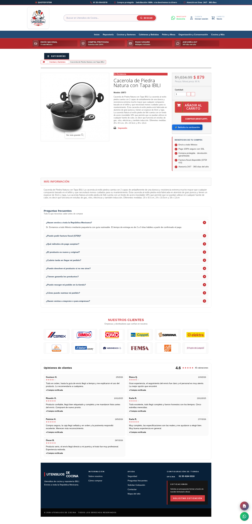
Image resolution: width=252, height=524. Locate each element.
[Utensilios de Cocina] (38, 18)
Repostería (108, 34)
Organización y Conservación (193, 34)
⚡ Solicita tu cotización (187, 127)
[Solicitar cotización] (244, 506)
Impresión (122, 128)
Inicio (97, 34)
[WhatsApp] (244, 516)
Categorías (56, 56)
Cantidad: (179, 90)
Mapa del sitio (134, 494)
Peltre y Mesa (168, 34)
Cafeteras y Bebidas (149, 34)
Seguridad (132, 476)
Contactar (132, 489)
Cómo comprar (95, 481)
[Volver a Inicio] (44, 62)
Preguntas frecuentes (137, 481)
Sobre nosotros (95, 476)
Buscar (148, 17)
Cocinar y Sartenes (126, 34)
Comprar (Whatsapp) (196, 119)
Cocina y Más (218, 34)
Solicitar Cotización (136, 485)
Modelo (117, 92)
